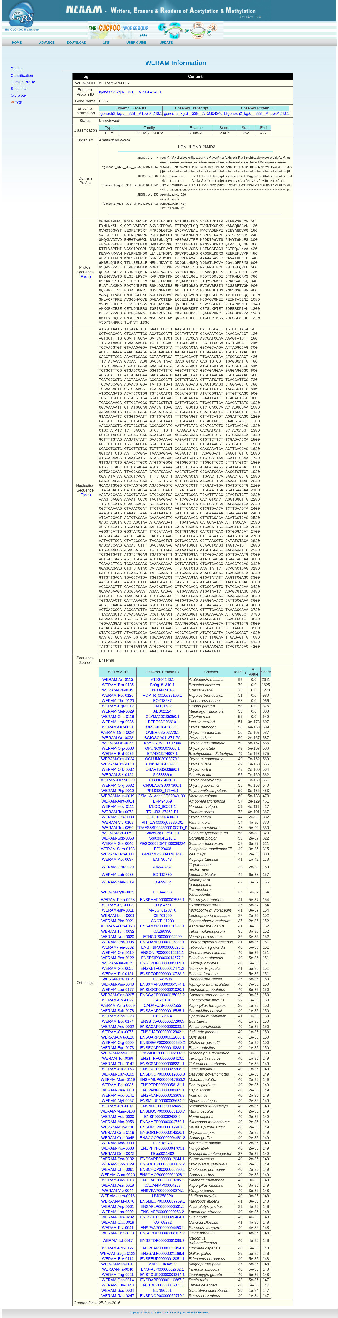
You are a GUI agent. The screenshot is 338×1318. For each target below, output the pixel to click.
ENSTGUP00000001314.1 (162, 1274)
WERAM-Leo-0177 (118, 989)
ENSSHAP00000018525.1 (162, 1011)
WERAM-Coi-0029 (117, 1000)
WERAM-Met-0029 (118, 711)
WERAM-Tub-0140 (118, 1285)
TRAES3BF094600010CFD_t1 (162, 828)
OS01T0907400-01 (162, 817)
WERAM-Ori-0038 (117, 738)
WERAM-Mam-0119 (118, 1079)
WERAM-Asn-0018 (117, 1185)
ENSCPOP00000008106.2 (162, 1233)
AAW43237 (162, 867)
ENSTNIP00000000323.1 (162, 947)
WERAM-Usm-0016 (118, 1196)
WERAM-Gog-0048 (117, 1138)
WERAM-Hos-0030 (117, 1116)
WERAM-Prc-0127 (118, 1248)
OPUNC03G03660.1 (162, 748)
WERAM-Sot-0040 (117, 843)
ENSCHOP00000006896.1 (162, 1169)
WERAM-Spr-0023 (118, 1016)
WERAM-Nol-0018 (117, 1106)
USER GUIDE (136, 42)
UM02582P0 (162, 1196)
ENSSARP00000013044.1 (162, 1159)
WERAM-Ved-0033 (118, 1143)
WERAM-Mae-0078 (117, 1201)
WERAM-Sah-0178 (117, 1011)
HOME (17, 42)
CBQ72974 (162, 1016)
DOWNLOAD (76, 42)
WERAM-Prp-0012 (118, 706)
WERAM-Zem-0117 (117, 854)
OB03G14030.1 (162, 780)
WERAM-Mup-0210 (117, 1127)
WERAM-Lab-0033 (118, 874)
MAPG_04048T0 (162, 1264)
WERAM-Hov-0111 (118, 806)
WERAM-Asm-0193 (118, 926)
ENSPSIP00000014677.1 (162, 958)
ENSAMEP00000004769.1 (162, 1122)
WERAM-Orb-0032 (118, 769)
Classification (22, 76)
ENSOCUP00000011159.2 (162, 1164)
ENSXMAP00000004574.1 (162, 984)
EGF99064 (162, 882)
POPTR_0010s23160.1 (162, 695)
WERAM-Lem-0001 (117, 915)
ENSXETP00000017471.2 (162, 968)
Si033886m (162, 775)
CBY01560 (162, 915)
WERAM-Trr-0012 (117, 979)
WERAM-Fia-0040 (117, 1269)
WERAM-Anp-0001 (117, 1206)
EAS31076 (162, 1000)
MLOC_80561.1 (162, 806)
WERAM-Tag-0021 (118, 1274)
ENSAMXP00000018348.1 (162, 926)
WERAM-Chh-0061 (117, 1169)
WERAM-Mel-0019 (118, 882)
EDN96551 (162, 1290)
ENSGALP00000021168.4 (162, 1253)
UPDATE (166, 42)
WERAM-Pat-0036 (117, 1085)
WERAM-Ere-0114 (117, 1259)
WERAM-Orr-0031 (117, 727)
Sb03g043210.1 (162, 838)
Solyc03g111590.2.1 (162, 833)
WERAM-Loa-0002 (118, 1212)
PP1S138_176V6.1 (162, 790)
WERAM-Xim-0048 (117, 984)
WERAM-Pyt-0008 (117, 905)
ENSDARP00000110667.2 (162, 1280)
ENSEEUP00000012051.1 (162, 1259)
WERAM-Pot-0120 (117, 695)
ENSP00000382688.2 (162, 1116)
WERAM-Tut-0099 (117, 1058)
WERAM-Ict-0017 (118, 1240)
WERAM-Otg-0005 (118, 1042)
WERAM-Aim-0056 (117, 1122)
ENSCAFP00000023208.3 (162, 1069)
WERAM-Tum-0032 (117, 931)
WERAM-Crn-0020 (118, 867)
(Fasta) (85, 277)
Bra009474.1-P (162, 690)
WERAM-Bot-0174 (117, 1021)
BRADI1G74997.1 (162, 753)
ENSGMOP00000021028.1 (162, 1175)
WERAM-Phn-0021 (117, 921)
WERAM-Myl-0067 (118, 1101)
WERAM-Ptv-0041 (117, 1228)
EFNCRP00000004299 (162, 937)
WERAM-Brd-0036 (118, 753)
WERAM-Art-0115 (117, 679)
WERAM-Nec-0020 (117, 937)
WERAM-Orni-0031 (117, 764)
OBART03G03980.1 (162, 769)
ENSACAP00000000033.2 (162, 1026)
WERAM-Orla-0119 (117, 1132)
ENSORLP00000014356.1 (162, 1132)
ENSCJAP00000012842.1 (162, 1032)
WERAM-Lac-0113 (118, 1180)
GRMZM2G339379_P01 (162, 854)
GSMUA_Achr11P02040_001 (162, 796)
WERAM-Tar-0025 (117, 963)
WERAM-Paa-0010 (117, 1090)
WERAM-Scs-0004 (117, 1290)
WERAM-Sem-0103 (118, 849)
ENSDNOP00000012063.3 (162, 1074)
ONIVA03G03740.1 (162, 764)
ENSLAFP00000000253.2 (162, 1212)
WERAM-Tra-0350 (117, 828)
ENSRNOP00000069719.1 (162, 1296)
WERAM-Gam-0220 (118, 1175)
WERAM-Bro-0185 (118, 685)
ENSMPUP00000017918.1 (162, 1127)
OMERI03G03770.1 (162, 732)
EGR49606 (162, 979)
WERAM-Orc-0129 (118, 1164)
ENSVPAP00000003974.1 (162, 1191)
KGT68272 (162, 1222)
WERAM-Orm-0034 (117, 732)
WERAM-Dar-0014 (118, 1280)
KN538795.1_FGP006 (162, 743)
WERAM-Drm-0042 (117, 1153)
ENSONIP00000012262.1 (162, 952)
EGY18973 (162, 1143)
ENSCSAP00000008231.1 (162, 1064)
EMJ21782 (162, 706)
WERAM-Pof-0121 (117, 974)
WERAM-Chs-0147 (117, 1064)
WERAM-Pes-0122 (117, 958)
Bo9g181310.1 (162, 685)
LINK (106, 42)
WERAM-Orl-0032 (117, 743)
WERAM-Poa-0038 (117, 1148)
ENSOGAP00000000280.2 (162, 1042)
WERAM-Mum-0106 (117, 1111)
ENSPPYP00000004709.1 (162, 1148)
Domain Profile (23, 82)
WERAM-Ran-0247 (117, 1296)
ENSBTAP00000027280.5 (162, 1021)
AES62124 (162, 711)
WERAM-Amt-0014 (117, 801)
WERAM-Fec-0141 (118, 1095)
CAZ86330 (162, 931)
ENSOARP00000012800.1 (162, 1037)
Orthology (19, 95)
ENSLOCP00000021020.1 (162, 989)
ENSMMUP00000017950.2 (162, 1079)
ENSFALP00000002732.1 (162, 1269)
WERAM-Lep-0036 (118, 722)
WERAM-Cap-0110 (117, 1233)
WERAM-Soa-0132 (117, 1159)
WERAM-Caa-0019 (117, 1222)
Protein (17, 69)
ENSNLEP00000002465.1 (162, 1106)
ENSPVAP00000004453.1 (162, 1228)
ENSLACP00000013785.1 (162, 1180)
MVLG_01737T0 (162, 910)
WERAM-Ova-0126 (117, 1037)
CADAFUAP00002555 (162, 1005)
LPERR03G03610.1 (162, 722)
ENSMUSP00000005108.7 (162, 1111)
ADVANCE (46, 42)
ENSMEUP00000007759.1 (162, 1201)
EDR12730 (162, 874)
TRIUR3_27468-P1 (162, 812)
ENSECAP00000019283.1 (162, 1048)
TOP (19, 103)
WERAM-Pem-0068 (118, 900)
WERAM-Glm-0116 (117, 716)
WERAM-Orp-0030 (118, 748)
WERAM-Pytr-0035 (117, 892)
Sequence (19, 89)
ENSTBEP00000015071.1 (162, 1285)
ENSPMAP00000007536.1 (162, 900)
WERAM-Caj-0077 (117, 1032)
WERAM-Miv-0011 (118, 910)
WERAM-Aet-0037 (117, 859)
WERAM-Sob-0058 (117, 838)
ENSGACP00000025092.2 (162, 995)
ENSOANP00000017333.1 (162, 942)
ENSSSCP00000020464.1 (162, 1217)
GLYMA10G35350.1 (162, 716)
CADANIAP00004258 (162, 1185)
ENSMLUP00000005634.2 (162, 1101)
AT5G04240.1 (162, 679)
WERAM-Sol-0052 (117, 833)
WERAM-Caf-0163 (118, 1069)
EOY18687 (162, 701)
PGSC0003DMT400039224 (162, 843)
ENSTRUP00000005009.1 (162, 963)
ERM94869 (162, 801)
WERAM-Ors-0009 (118, 817)
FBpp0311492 (162, 1153)
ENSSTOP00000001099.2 (162, 1240)
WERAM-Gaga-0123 (117, 1253)
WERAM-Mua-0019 (117, 796)
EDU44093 (162, 892)
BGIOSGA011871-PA (162, 738)
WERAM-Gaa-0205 (117, 995)
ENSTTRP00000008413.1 (162, 1058)
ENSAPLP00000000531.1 (162, 1206)
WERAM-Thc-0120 (118, 701)
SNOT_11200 (162, 921)
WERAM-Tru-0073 (117, 812)
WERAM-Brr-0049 (117, 690)
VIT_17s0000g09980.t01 (162, 822)
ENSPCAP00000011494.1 (162, 1248)
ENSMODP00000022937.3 (162, 1053)
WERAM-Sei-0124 (117, 775)
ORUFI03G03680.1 (162, 727)
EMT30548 (162, 859)
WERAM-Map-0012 (117, 1264)
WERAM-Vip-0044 (117, 1191)
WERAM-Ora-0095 (118, 942)
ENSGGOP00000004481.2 (162, 1138)
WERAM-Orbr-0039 (118, 780)
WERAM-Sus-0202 (117, 1217)
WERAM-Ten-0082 (118, 947)
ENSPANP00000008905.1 (162, 1090)
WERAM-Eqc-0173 (117, 1048)
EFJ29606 (162, 849)
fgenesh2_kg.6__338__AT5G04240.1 (130, 92)
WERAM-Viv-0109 (117, 822)
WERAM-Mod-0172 (117, 1053)
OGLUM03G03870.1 (162, 759)
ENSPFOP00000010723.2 (162, 974)
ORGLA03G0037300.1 (162, 785)
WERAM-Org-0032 (118, 785)
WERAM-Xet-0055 (117, 968)
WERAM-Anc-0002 (117, 1026)
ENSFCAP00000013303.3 (162, 1095)
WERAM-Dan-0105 (117, 1074)
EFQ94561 (162, 905)
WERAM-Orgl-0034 (117, 759)
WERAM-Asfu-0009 (118, 1005)
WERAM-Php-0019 (117, 790)
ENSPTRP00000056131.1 (162, 1085)
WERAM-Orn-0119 (118, 952)
